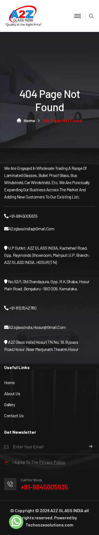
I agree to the (39, 462)
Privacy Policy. (52, 462)
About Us (12, 393)
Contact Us (13, 415)
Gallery (9, 404)
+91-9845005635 (44, 487)
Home (29, 120)
